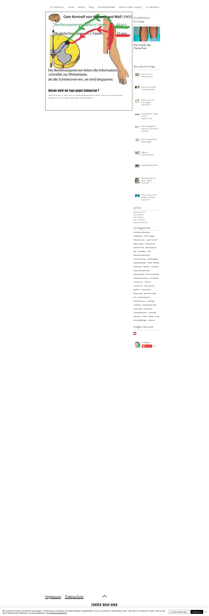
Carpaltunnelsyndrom (141, 232)
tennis (157, 316)
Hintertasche (150, 244)
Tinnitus (147, 282)
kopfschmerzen (139, 301)
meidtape (137, 305)
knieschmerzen (144, 297)
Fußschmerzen (139, 240)
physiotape (137, 309)
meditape (151, 301)
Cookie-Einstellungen (179, 612)
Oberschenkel (138, 274)
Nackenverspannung (141, 270)
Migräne (146, 267)
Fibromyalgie (149, 236)
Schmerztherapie (152, 274)
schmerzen (148, 309)
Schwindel (154, 278)
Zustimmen (197, 612)
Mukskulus (155, 267)
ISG (134, 251)
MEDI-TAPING (153, 263)
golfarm (136, 290)
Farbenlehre (138, 236)
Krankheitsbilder (139, 263)
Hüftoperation (151, 247)
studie (144, 316)
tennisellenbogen (140, 320)
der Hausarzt (149, 286)
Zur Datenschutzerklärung (57, 613)
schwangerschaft (140, 313)
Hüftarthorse (138, 247)
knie (135, 297)
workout (151, 320)
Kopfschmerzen (139, 259)
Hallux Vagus (138, 244)
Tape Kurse (138, 282)
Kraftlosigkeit (152, 259)
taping (150, 316)
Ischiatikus (142, 251)
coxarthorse (138, 286)
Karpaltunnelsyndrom (141, 255)
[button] (106, 7)
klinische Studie (150, 293)
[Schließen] (206, 612)
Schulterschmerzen (141, 278)
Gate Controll (151, 240)
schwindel (152, 313)
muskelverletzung (149, 305)
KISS (149, 251)
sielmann (136, 316)
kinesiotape (137, 293)
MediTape (137, 267)
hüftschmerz (146, 290)
